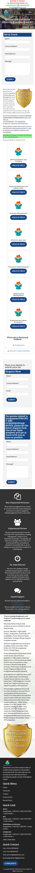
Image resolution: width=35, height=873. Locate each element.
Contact (5, 794)
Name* (7, 39)
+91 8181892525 (17, 603)
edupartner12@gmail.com (19, 123)
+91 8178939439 (17, 605)
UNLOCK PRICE (18, 165)
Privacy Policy (7, 797)
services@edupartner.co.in (17, 7)
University (6, 791)
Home (5, 787)
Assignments (20, 345)
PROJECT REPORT (19, 826)
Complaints (10, 863)
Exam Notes (8, 813)
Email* (8, 391)
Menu (30, 12)
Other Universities (9, 839)
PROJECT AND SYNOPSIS (20, 351)
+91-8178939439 (8, 121)
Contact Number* (11, 46)
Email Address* (10, 54)
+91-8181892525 (20, 121)
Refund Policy (7, 800)
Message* (8, 61)
